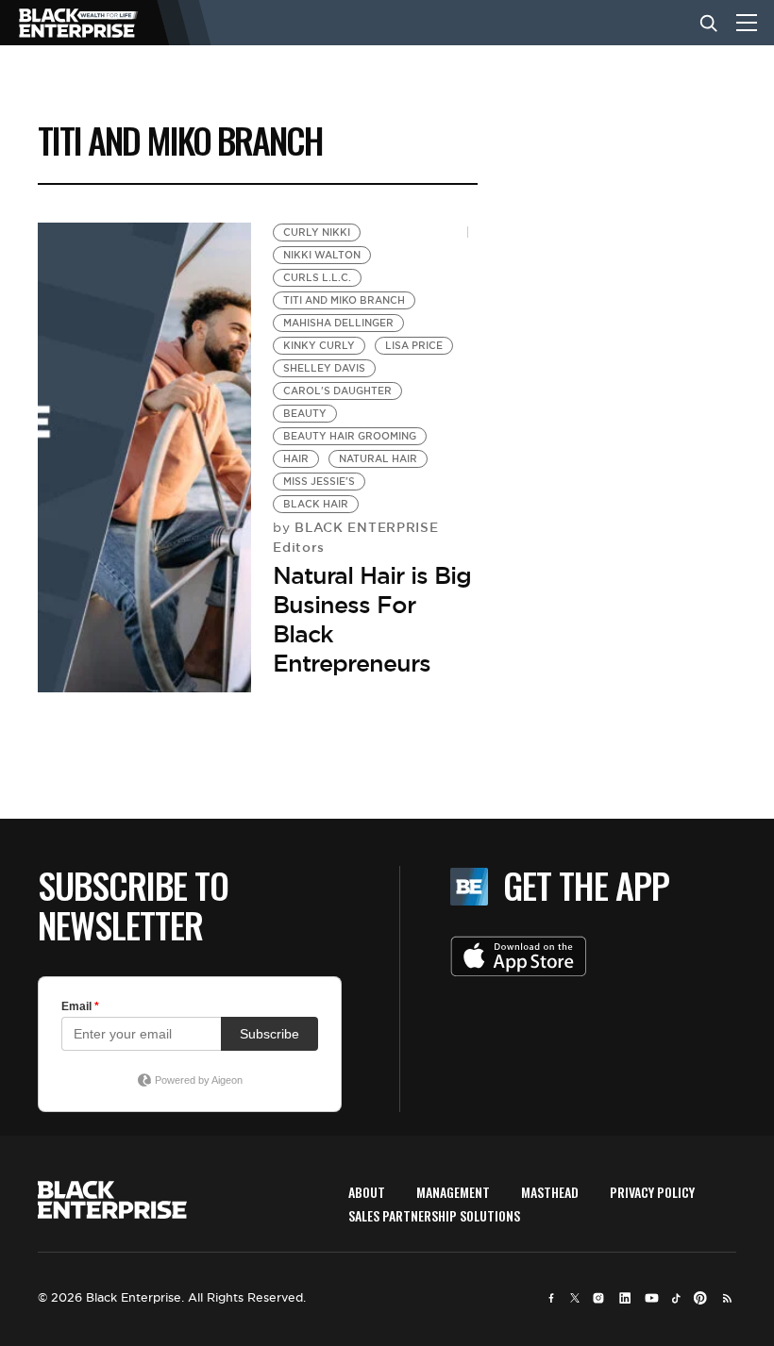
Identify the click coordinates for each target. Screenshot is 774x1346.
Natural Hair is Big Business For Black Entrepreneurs (372, 619)
